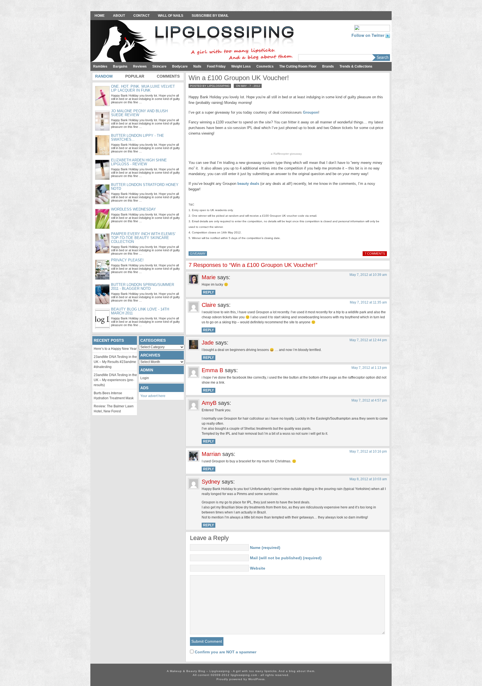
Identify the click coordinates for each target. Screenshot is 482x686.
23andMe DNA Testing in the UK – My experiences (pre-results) (115, 380)
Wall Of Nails (170, 16)
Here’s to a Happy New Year (115, 349)
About (119, 16)
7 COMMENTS (375, 253)
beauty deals (248, 183)
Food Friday (216, 66)
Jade (208, 343)
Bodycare (180, 66)
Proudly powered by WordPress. (241, 679)
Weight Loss (241, 66)
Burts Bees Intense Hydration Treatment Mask (114, 395)
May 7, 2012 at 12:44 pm (368, 340)
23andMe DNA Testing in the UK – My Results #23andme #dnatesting (115, 362)
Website (257, 568)
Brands (328, 66)
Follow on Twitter (368, 35)
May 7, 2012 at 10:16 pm (368, 451)
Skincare (159, 66)
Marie (209, 277)
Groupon (310, 112)
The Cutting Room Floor (298, 66)
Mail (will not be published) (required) (286, 558)
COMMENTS (168, 76)
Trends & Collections (355, 66)
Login (144, 378)
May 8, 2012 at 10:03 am (368, 479)
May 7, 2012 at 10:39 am (368, 275)
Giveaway (198, 253)
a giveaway (286, 153)
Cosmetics (265, 66)
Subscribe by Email (210, 16)
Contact (141, 16)
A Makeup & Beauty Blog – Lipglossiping (193, 41)
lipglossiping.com (244, 675)
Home (100, 16)
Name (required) (265, 547)
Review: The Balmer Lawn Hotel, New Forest (114, 408)
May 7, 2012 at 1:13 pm (369, 368)
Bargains (120, 66)
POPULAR (134, 76)
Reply (208, 292)
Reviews (140, 66)
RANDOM (104, 76)
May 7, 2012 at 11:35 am (368, 302)
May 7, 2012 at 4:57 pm (369, 400)
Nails (197, 66)
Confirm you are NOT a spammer (225, 652)
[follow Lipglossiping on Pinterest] (372, 27)
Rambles (100, 66)
